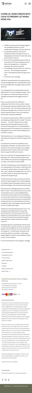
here (18, 77)
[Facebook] (2, 380)
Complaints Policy (7, 255)
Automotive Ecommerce (20, 386)
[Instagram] (5, 380)
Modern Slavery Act (7, 269)
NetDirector (7, 386)
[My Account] (25, 3)
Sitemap (4, 263)
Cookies (4, 266)
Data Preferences (7, 260)
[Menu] (29, 4)
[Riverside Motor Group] (6, 3)
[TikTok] (8, 380)
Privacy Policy (6, 258)
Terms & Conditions (7, 252)
